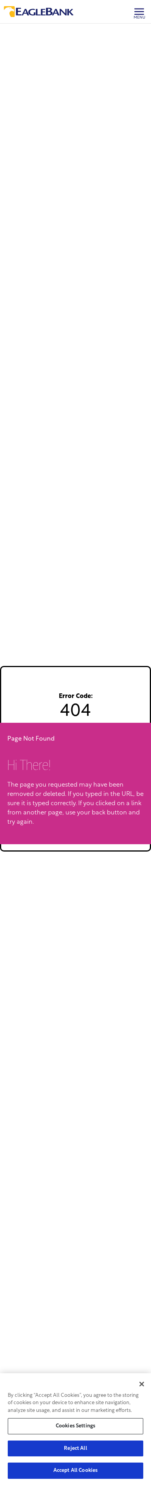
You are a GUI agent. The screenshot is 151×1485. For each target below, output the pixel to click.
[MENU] (136, 5)
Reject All (75, 1448)
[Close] (141, 1384)
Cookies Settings (75, 1426)
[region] (75, 1429)
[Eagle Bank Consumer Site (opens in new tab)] (38, 11)
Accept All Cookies (75, 1470)
